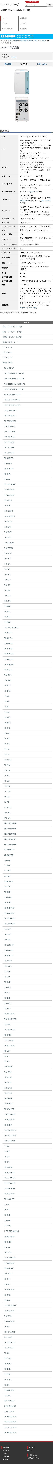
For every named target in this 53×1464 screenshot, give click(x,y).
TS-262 (13, 57)
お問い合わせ (32, 1)
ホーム (4, 18)
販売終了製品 (33, 41)
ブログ (4, 23)
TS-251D (42, 41)
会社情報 (23, 29)
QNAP (16, 41)
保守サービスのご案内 (28, 308)
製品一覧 (6, 1450)
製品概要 (8, 64)
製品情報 (23, 18)
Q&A (29, 1450)
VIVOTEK (6, 1456)
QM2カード (33, 192)
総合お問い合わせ (34, 1458)
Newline (6, 1459)
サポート (23, 23)
